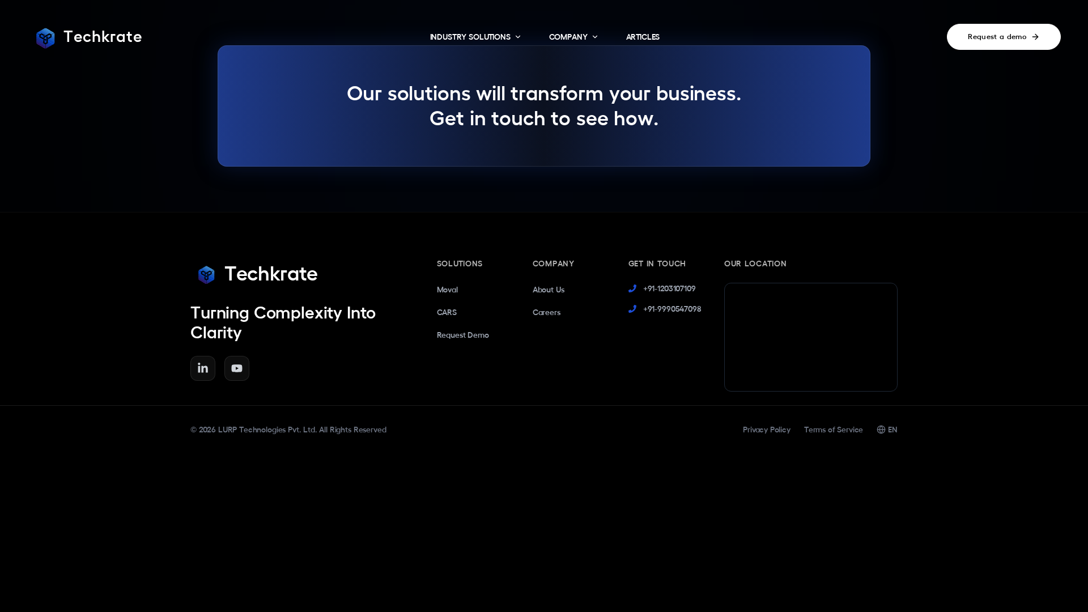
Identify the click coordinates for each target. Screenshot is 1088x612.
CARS (447, 312)
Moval (447, 290)
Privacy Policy (766, 430)
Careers (546, 312)
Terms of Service (833, 430)
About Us (548, 290)
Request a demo (997, 36)
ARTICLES (643, 37)
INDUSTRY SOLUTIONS (470, 37)
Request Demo (463, 335)
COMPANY (568, 37)
